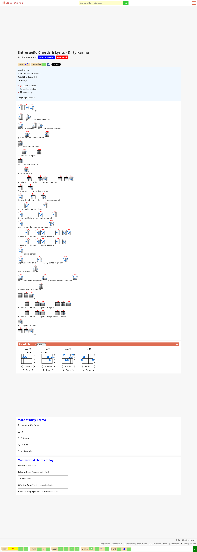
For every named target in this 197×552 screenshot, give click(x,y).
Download (62, 57)
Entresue (25, 438)
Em (26, 349)
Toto (29, 478)
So (22, 431)
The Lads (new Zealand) (42, 485)
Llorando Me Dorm (30, 425)
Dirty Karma (30, 57)
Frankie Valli (53, 491)
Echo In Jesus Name (28, 472)
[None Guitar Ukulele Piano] (13, 548)
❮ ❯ (27, 64)
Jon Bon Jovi (31, 465)
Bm (67, 349)
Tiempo (24, 444)
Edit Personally (46, 57)
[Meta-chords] (3, 3)
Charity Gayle (44, 472)
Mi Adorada (26, 451)
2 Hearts (22, 478)
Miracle (21, 465)
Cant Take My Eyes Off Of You (33, 491)
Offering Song (25, 485)
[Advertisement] (98, 27)
